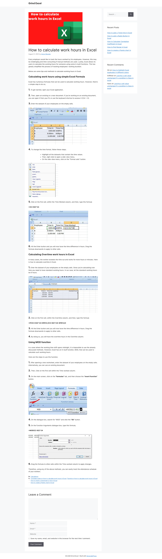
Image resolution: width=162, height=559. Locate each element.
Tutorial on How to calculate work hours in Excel (82, 478)
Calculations (34, 476)
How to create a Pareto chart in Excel (42, 482)
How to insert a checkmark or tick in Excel (44, 480)
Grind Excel (35, 3)
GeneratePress (92, 556)
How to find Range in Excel (117, 47)
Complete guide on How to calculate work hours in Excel (48, 478)
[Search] (131, 14)
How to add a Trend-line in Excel (119, 33)
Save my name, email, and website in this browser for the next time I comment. (60, 538)
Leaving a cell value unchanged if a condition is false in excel (120, 78)
